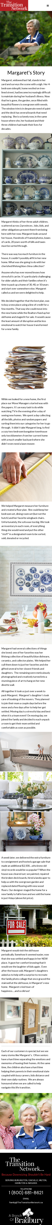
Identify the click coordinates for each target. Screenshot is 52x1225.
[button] (45, 6)
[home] (14, 5)
